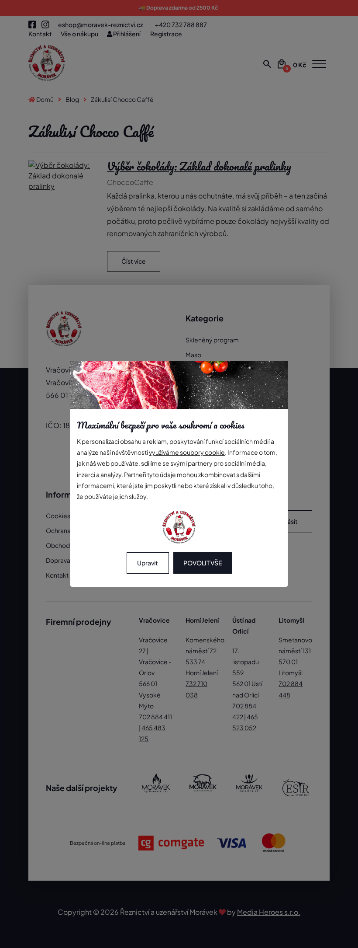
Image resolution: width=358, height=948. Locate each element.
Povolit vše (202, 563)
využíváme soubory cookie (187, 452)
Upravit (147, 563)
